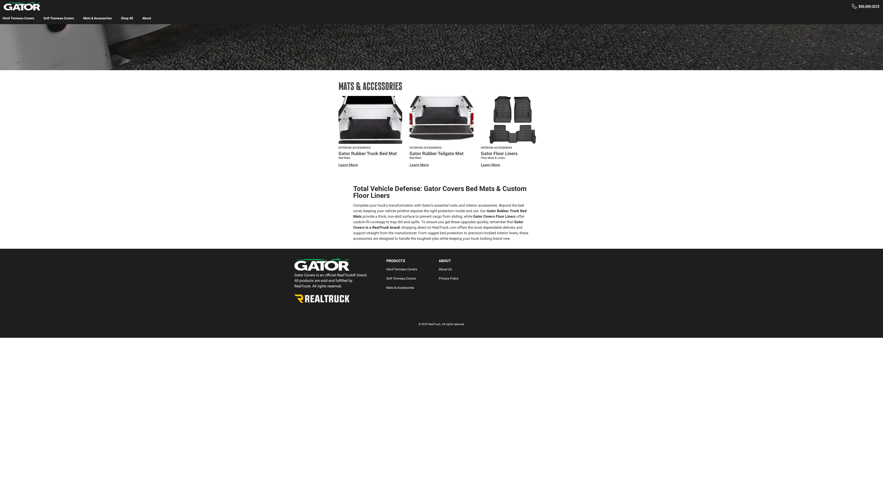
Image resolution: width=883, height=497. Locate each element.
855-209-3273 (869, 6)
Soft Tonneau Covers (58, 18)
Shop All (127, 18)
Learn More (348, 165)
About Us (445, 269)
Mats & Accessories (97, 18)
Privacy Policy (449, 278)
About (146, 18)
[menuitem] (18, 18)
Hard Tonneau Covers (18, 18)
